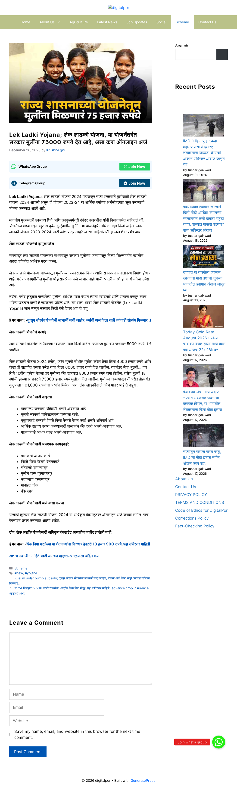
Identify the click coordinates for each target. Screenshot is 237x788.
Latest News (107, 22)
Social (161, 22)
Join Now (136, 166)
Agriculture (79, 22)
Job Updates (137, 22)
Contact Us (207, 22)
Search (181, 45)
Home (25, 22)
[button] (218, 742)
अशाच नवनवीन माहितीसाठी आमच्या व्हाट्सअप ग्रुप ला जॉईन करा (54, 556)
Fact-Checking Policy (194, 526)
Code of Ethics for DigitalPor (201, 510)
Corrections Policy (192, 518)
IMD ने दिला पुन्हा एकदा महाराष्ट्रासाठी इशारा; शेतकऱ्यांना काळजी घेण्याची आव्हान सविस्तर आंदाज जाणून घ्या (204, 153)
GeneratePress (143, 780)
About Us (47, 22)
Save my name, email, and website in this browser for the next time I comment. (78, 734)
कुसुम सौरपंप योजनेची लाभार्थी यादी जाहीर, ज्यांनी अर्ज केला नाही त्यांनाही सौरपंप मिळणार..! (89, 320)
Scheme (182, 22)
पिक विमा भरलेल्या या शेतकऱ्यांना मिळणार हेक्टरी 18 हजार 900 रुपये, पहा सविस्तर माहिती (88, 544)
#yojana (31, 573)
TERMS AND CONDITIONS (199, 502)
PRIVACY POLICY (191, 494)
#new (19, 573)
